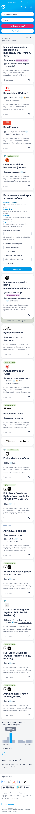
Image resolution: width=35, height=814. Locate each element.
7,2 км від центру (17, 134)
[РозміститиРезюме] (26, 7)
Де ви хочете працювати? (13, 255)
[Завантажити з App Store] (8, 787)
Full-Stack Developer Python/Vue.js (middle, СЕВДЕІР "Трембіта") (16, 496)
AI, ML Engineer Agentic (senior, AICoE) (17, 573)
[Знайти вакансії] (21, 7)
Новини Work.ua (15, 796)
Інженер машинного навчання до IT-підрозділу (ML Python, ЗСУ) (17, 51)
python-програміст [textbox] (10, 14)
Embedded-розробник (16, 458)
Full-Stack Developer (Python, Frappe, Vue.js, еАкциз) (17, 655)
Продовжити (18, 269)
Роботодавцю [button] (9, 804)
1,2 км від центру (25, 622)
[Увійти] (31, 7)
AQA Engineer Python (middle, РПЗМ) (15, 695)
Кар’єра (4, 796)
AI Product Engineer (14, 530)
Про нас (22, 793)
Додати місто (8, 263)
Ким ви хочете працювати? (13, 244)
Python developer (13, 332)
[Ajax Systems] (25, 441)
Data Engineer (11, 127)
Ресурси (4, 793)
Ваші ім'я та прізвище (11, 230)
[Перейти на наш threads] (9, 782)
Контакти (13, 793)
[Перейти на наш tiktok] (25, 782)
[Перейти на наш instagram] (14, 782)
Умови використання (9, 798)
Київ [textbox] (6, 20)
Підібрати (19, 31)
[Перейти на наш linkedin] (19, 782)
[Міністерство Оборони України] (10, 441)
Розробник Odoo (13, 413)
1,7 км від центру (12, 541)
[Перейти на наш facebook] (3, 782)
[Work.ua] (3, 6)
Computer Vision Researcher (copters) (15, 166)
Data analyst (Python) (15, 93)
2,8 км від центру (13, 100)
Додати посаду (9, 251)
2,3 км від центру (13, 383)
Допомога (27, 796)
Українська (5, 777)
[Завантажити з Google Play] (23, 787)
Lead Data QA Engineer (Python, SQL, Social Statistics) (16, 612)
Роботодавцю (26, 2)
